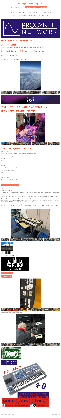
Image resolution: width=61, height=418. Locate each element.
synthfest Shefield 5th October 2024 (9, 255)
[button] (59, 62)
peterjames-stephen (30, 3)
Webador (58, 414)
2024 (23, 312)
